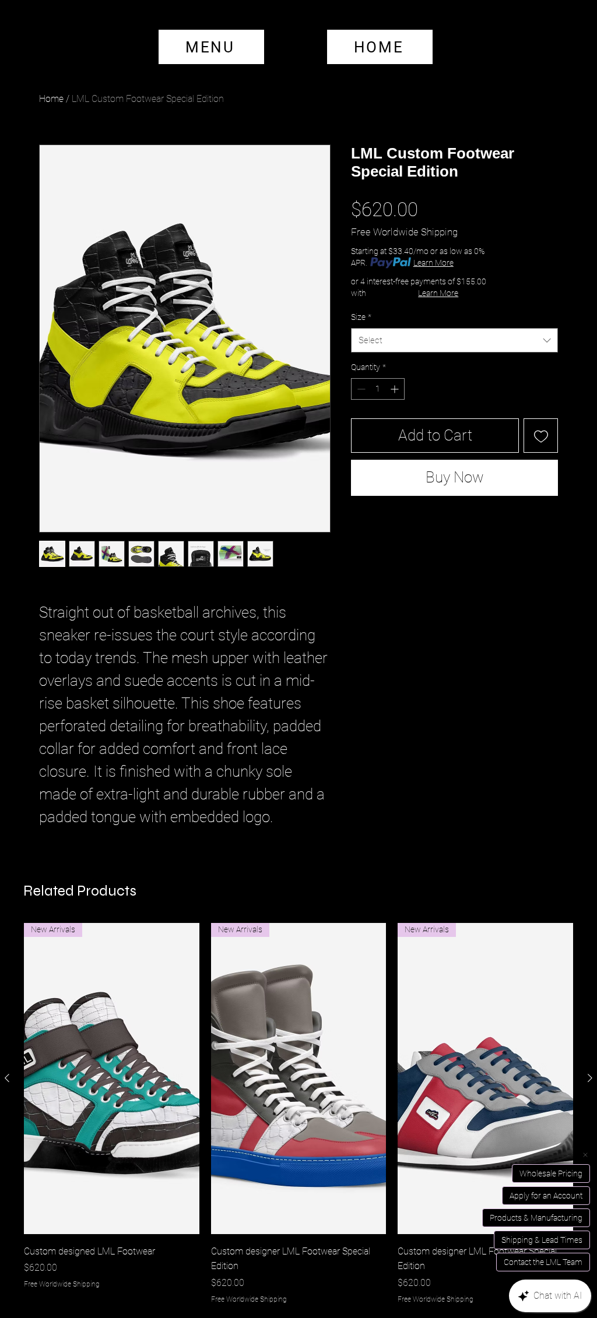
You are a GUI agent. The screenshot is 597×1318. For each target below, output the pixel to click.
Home (51, 98)
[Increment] (395, 389)
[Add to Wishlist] (541, 435)
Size (361, 317)
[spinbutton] (377, 389)
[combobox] (454, 340)
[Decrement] (360, 389)
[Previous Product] (7, 1078)
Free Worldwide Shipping (404, 232)
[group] (298, 1113)
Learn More (433, 262)
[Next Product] (590, 1078)
